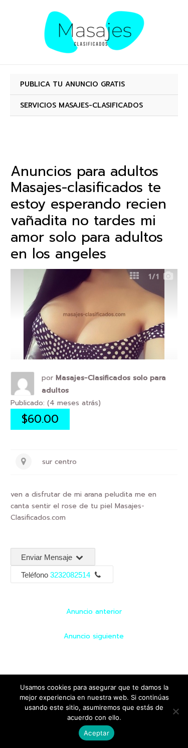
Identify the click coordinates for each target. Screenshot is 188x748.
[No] (175, 711)
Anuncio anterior (94, 611)
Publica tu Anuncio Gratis (72, 84)
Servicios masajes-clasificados (81, 105)
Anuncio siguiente (94, 636)
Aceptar (96, 733)
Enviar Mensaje (47, 557)
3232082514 (70, 575)
